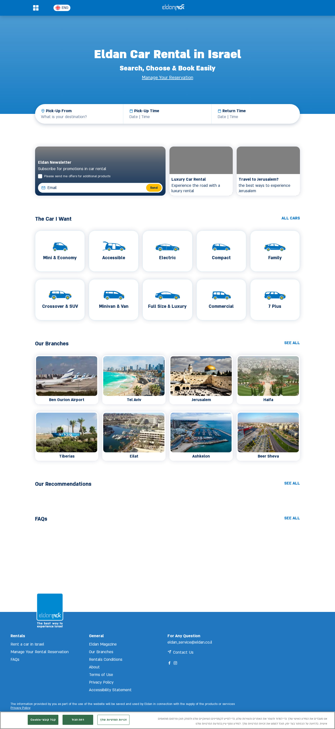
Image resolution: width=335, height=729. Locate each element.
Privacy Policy (20, 708)
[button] (36, 7)
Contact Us (183, 652)
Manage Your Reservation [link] (167, 78)
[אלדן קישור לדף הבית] (173, 7)
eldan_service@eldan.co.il (190, 642)
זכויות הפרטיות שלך (113, 720)
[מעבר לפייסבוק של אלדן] (169, 663)
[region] (167, 720)
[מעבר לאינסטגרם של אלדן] (175, 663)
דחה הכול (78, 720)
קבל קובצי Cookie (43, 720)
